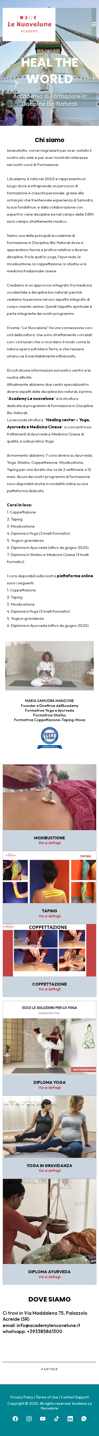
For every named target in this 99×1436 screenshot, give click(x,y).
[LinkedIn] (70, 1418)
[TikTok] (56, 1418)
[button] (94, 24)
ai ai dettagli (51, 842)
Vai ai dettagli (50, 916)
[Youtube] (43, 1418)
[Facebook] (15, 1418)
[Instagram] (29, 1418)
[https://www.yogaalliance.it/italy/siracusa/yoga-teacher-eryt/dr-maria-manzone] (49, 738)
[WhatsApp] (84, 1418)
